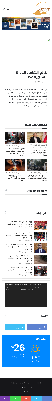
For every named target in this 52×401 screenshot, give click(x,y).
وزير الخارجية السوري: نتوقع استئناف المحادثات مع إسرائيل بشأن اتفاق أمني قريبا (18, 247)
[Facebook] (27, 391)
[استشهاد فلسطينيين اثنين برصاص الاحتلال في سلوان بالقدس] (37, 165)
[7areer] (41, 8)
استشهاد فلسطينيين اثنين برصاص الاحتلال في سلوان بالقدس (37, 178)
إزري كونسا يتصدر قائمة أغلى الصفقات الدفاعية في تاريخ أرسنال (19, 223)
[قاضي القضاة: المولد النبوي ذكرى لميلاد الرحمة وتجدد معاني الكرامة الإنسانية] (15, 138)
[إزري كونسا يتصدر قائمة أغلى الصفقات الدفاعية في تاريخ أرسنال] (40, 225)
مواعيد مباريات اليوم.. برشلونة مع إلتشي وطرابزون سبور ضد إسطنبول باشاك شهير (19, 235)
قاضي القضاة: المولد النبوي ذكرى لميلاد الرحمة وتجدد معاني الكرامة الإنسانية (15, 152)
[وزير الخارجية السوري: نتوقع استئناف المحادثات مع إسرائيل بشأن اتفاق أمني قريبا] (40, 248)
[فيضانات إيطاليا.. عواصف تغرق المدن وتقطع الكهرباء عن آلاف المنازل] (40, 259)
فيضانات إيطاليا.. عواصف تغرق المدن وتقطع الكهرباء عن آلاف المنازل (20, 258)
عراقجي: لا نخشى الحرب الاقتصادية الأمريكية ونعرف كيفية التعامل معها (38, 151)
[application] (26, 295)
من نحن (30, 387)
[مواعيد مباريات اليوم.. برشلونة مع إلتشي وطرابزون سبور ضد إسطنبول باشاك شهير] (40, 236)
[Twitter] (24, 391)
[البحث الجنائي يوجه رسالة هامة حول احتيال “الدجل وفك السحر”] (15, 165)
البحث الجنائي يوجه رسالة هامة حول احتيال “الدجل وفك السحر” (15, 178)
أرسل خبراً (22, 387)
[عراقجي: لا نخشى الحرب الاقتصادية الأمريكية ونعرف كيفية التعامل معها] (37, 137)
